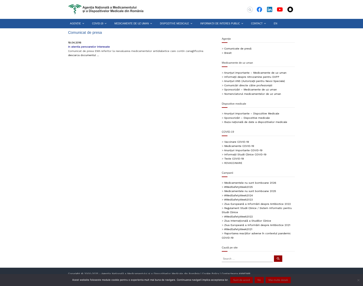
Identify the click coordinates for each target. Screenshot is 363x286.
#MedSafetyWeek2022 (238, 216)
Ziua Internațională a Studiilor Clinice (247, 220)
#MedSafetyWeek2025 (238, 186)
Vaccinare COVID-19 (236, 141)
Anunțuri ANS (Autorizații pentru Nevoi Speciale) (254, 80)
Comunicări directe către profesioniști (248, 85)
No (259, 279)
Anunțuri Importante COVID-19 (243, 150)
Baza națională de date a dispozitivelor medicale (255, 121)
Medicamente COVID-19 (239, 145)
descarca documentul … (83, 55)
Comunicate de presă (237, 48)
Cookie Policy (210, 273)
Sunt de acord (241, 279)
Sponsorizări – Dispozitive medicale (247, 117)
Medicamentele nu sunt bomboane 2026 (250, 182)
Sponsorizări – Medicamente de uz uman (250, 89)
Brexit (228, 52)
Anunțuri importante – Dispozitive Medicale (251, 113)
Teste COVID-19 (234, 158)
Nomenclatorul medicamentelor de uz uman (252, 93)
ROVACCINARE (233, 162)
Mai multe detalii (278, 279)
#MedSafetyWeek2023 (238, 199)
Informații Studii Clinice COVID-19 (245, 154)
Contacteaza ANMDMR (236, 273)
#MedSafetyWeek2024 (238, 195)
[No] (358, 280)
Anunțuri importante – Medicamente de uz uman (255, 72)
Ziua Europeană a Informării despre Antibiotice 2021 (257, 225)
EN (275, 23)
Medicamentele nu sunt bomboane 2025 (250, 191)
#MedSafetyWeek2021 (238, 229)
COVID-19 (97, 23)
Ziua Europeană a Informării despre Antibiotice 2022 (257, 203)
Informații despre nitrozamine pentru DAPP (251, 76)
